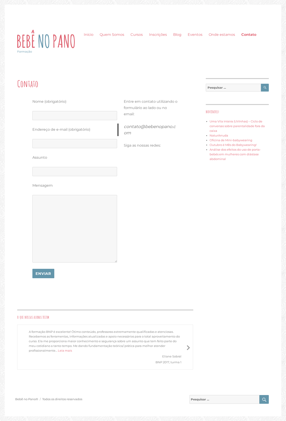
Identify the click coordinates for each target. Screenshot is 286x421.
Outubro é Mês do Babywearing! (233, 145)
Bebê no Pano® (26, 399)
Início (88, 34)
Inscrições (158, 34)
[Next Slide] (188, 347)
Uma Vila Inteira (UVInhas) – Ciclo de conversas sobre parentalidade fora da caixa (237, 126)
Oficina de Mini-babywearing (231, 140)
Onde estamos (222, 34)
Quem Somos (112, 34)
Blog (177, 34)
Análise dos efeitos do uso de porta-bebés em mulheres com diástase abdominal (235, 154)
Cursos (136, 34)
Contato (248, 34)
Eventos (195, 34)
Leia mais (65, 350)
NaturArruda (219, 135)
